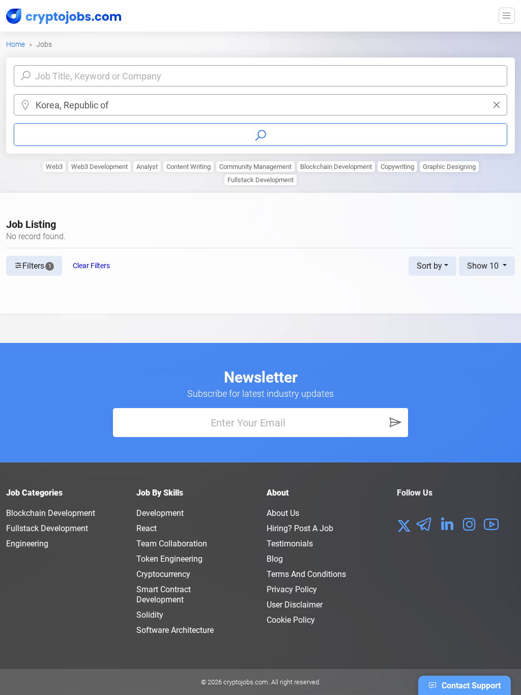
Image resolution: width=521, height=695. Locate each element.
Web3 (54, 166)
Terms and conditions (306, 574)
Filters (36, 266)
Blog (275, 559)
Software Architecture (175, 630)
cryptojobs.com (245, 682)
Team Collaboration (171, 543)
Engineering (27, 543)
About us (283, 513)
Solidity (149, 615)
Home (15, 44)
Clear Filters (91, 266)
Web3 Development (99, 166)
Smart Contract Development (163, 594)
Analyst (147, 166)
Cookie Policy (291, 620)
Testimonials (290, 543)
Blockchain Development (336, 166)
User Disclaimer (295, 605)
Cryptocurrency (163, 574)
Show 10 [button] (484, 266)
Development (160, 513)
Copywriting (397, 166)
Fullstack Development (260, 180)
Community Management (255, 166)
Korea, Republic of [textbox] (72, 105)
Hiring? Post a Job (300, 528)
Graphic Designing (449, 166)
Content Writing (188, 166)
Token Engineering (169, 559)
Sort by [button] (429, 266)
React (146, 528)
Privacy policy (292, 589)
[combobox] (269, 105)
